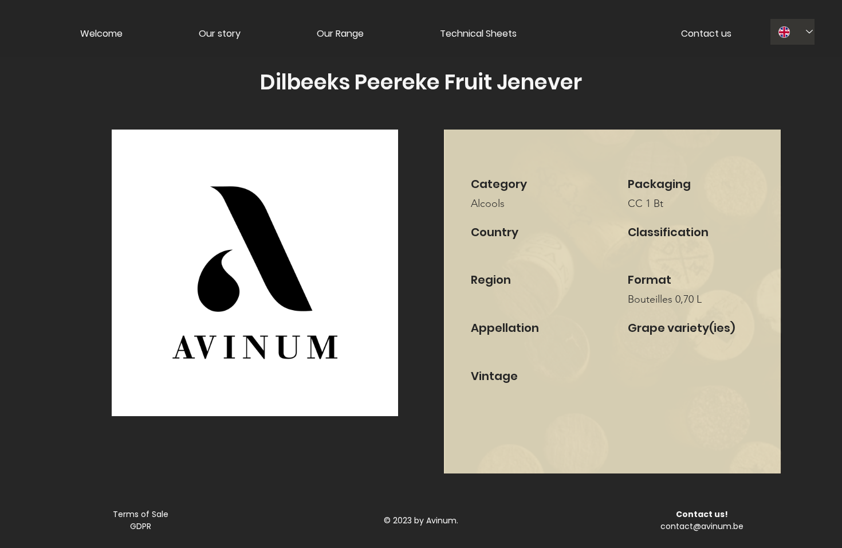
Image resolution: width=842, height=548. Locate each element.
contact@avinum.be (701, 526)
